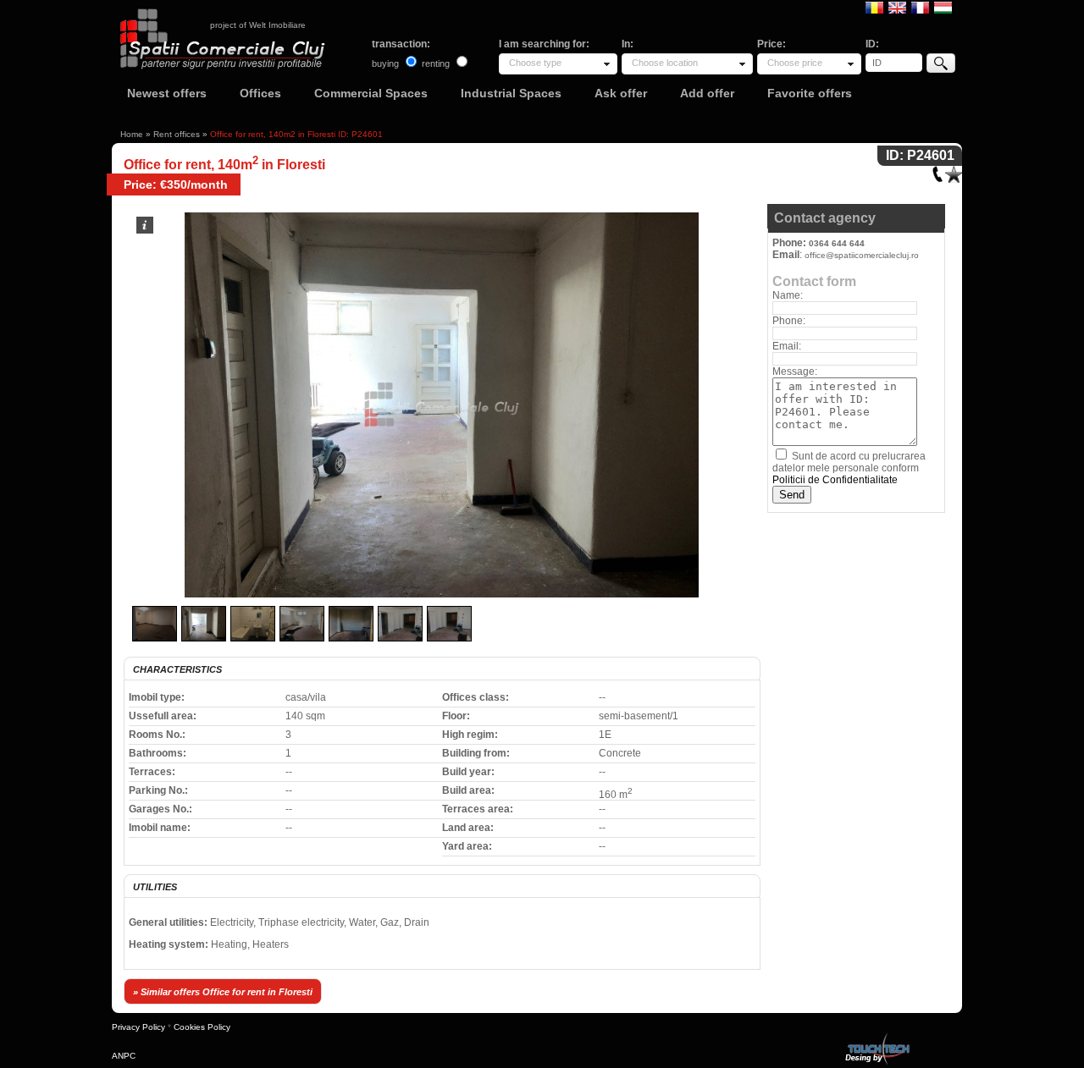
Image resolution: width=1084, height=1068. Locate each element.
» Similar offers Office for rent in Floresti (222, 992)
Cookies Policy (202, 1027)
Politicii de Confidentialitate (835, 480)
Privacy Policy (138, 1027)
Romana (874, 7)
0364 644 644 (837, 243)
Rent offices (176, 134)
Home (131, 134)
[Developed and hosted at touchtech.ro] (876, 1036)
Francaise (920, 7)
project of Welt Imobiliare (258, 25)
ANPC (124, 1055)
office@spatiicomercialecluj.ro (862, 255)
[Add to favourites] (953, 170)
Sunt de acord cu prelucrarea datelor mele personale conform (849, 468)
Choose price (794, 63)
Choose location (665, 63)
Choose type (535, 63)
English (897, 7)
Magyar (943, 7)
